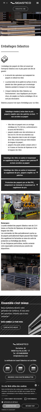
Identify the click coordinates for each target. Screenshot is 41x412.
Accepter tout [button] (11, 406)
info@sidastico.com (20, 356)
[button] (39, 2)
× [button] (38, 385)
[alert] (20, 397)
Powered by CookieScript (8, 410)
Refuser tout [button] (30, 406)
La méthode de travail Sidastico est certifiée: (21, 361)
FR (4, 3)
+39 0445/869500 (22, 353)
